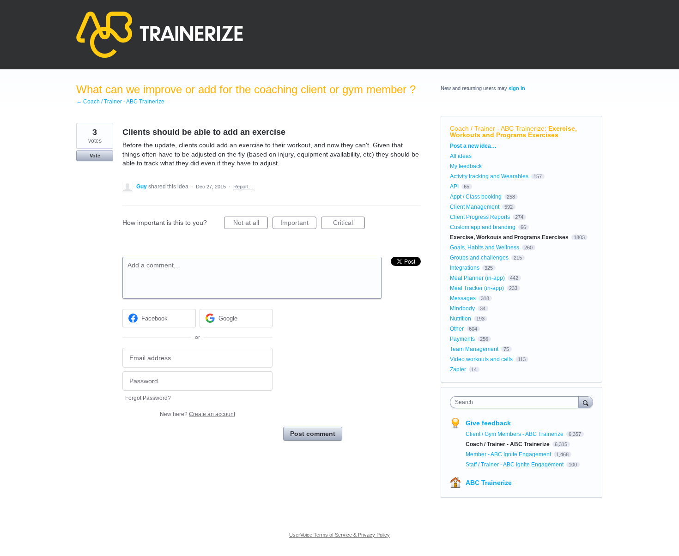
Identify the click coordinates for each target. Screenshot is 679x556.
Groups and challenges (479, 257)
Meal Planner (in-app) (477, 278)
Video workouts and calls (481, 359)
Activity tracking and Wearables (489, 176)
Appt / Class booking (476, 196)
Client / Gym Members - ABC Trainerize (515, 434)
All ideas (461, 156)
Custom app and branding (482, 227)
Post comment (312, 433)
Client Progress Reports (480, 217)
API (454, 186)
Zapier (458, 369)
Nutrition (460, 318)
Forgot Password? (148, 398)
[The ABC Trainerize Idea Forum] (159, 35)
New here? (197, 414)
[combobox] (517, 402)
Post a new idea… (473, 146)
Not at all (250, 224)
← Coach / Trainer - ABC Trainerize (120, 101)
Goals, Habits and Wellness (484, 247)
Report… (243, 186)
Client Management (474, 207)
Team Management (474, 349)
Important (298, 224)
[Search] (585, 402)
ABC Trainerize (489, 482)
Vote (95, 155)
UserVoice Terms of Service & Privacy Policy (339, 535)
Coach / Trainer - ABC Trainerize (497, 128)
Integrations (464, 268)
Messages (463, 298)
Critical (349, 224)
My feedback (466, 166)
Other (457, 329)
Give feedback (488, 423)
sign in (517, 88)
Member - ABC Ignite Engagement (509, 454)
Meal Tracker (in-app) (477, 288)
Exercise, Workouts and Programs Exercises (513, 132)
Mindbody (462, 308)
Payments (462, 339)
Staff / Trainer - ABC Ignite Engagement (515, 464)
